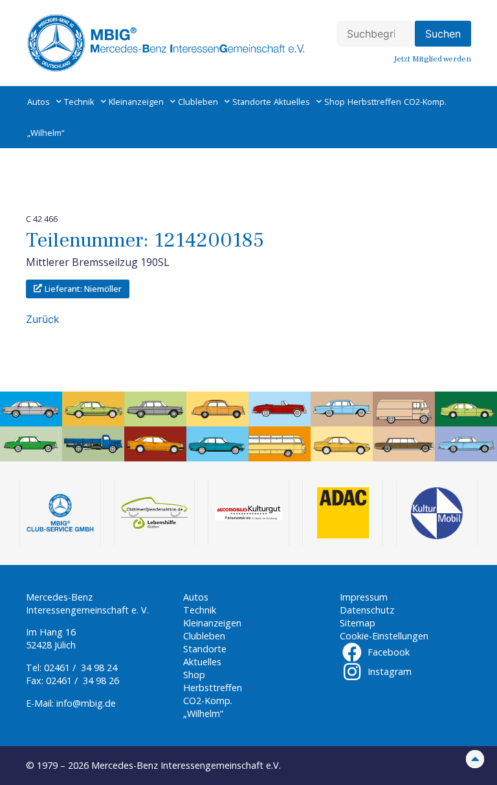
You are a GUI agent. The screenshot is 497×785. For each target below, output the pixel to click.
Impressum (364, 597)
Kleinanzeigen (136, 101)
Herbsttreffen (374, 101)
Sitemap (357, 623)
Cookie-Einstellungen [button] (384, 636)
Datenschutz (367, 610)
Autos (38, 101)
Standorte (251, 101)
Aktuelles (292, 101)
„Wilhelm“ (45, 132)
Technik (79, 101)
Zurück (43, 319)
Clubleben (198, 101)
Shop (334, 101)
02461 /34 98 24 (80, 667)
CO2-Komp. (425, 101)
